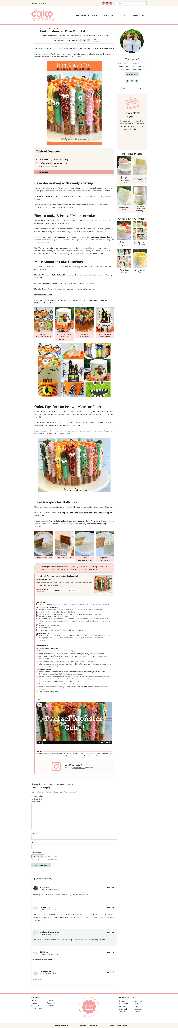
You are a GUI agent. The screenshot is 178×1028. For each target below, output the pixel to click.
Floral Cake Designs (124, 271)
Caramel (123, 1009)
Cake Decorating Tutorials (54, 29)
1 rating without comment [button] (64, 784)
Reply (109, 888)
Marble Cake (54, 521)
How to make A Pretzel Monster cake (53, 163)
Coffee (137, 1012)
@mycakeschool (78, 768)
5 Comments (104, 35)
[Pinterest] (111, 3)
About (34, 3)
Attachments (36, 853)
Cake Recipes (102, 524)
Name (34, 833)
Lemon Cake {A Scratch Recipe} (140, 180)
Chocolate (123, 1004)
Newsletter (43, 3)
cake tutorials (124, 69)
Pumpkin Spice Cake (69, 512)
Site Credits (122, 1025)
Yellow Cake (66, 521)
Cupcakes (51, 1003)
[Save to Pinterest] (88, 40)
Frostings (50, 1006)
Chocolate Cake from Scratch (89, 521)
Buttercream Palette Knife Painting (140, 209)
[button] (37, 591)
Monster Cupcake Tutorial (45, 283)
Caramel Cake (85, 512)
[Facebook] (103, 3)
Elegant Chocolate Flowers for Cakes (124, 180)
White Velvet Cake (124, 209)
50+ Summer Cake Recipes (139, 243)
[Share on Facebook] (80, 40)
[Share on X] (84, 40)
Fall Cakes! (138, 15)
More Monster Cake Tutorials (49, 166)
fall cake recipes (64, 507)
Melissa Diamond (93, 35)
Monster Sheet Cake (43, 289)
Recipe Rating (37, 796)
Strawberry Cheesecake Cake (124, 244)
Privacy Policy (61, 1025)
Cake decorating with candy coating (53, 160)
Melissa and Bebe (44, 580)
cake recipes (136, 66)
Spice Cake (97, 512)
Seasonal (35, 1006)
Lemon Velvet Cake (139, 271)
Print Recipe (57, 590)
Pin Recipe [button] (72, 590)
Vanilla (122, 1006)
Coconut (138, 1001)
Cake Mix (50, 1000)
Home (42, 29)
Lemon (122, 1001)
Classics (138, 1009)
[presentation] (124, 165)
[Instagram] (107, 3)
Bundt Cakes (36, 1008)
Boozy (137, 1006)
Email (34, 842)
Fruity (137, 1004)
